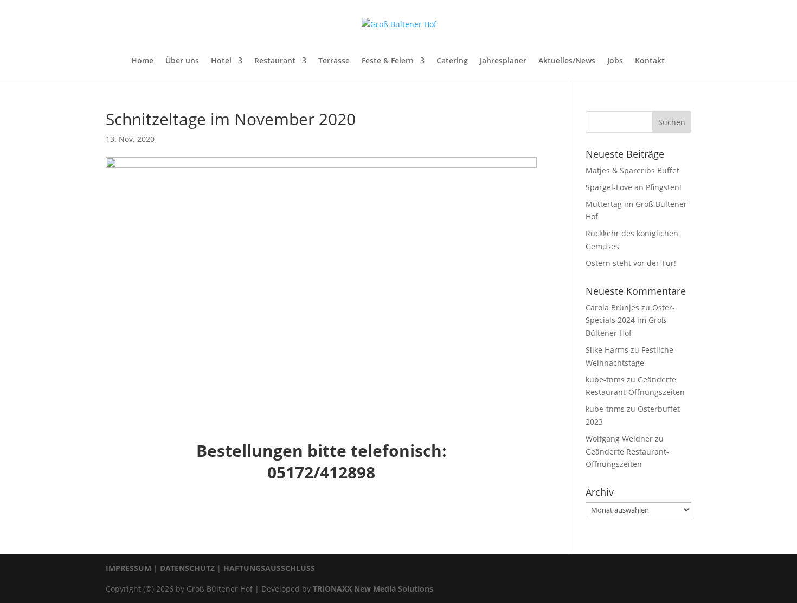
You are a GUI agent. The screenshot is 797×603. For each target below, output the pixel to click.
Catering (452, 61)
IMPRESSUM (128, 568)
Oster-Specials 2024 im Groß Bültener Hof (630, 320)
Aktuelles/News (566, 61)
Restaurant (274, 61)
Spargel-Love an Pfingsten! (634, 187)
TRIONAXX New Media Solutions (373, 588)
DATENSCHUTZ (187, 568)
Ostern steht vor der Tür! (631, 263)
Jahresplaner (503, 61)
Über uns (182, 61)
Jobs (615, 61)
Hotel (221, 61)
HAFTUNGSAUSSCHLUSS (269, 568)
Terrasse (334, 61)
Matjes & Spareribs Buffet (632, 170)
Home (142, 61)
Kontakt (650, 61)
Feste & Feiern (388, 61)
